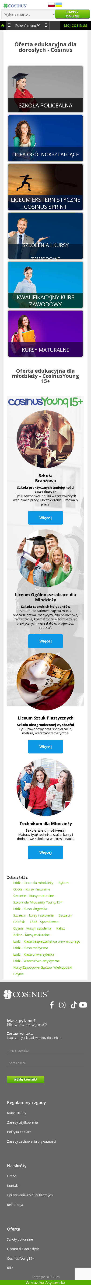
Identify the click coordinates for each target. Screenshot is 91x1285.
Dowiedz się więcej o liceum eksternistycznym (43, 184)
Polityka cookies (19, 1132)
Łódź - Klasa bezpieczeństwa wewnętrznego (46, 941)
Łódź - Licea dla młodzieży (33, 882)
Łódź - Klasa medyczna (30, 948)
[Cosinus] (15, 4)
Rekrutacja (15, 1204)
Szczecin (65, 915)
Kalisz (60, 928)
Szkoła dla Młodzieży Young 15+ (37, 902)
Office (11, 1176)
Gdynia (18, 974)
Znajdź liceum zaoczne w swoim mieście (44, 135)
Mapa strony (16, 1113)
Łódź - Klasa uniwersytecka (33, 954)
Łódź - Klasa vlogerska (30, 909)
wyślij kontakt (26, 1079)
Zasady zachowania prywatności (31, 1141)
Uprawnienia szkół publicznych (30, 1195)
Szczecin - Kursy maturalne (33, 895)
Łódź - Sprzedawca (44, 922)
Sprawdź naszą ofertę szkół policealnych (43, 87)
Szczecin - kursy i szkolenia (33, 915)
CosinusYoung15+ (20, 1258)
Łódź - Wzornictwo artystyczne (36, 961)
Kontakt (13, 1185)
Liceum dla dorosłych (23, 1249)
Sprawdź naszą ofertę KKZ (42, 282)
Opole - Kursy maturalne (31, 889)
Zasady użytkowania (22, 1122)
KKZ (10, 1268)
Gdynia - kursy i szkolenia (32, 928)
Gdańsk (19, 922)
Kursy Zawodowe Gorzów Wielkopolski (42, 967)
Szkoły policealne (20, 1239)
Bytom (63, 882)
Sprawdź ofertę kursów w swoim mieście (43, 233)
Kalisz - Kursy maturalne (31, 935)
